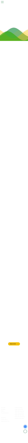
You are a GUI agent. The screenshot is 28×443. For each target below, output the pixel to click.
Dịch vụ (2, 411)
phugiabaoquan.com (5, 421)
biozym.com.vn (4, 419)
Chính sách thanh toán (19, 411)
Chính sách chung (18, 407)
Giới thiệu (3, 407)
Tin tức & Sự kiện (5, 413)
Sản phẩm (3, 409)
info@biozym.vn (9, 382)
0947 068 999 (16, 379)
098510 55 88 (9, 379)
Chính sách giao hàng (19, 413)
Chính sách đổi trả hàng (19, 416)
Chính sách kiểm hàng (19, 414)
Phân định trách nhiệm (19, 418)
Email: (4, 382)
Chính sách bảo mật (19, 409)
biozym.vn (3, 417)
